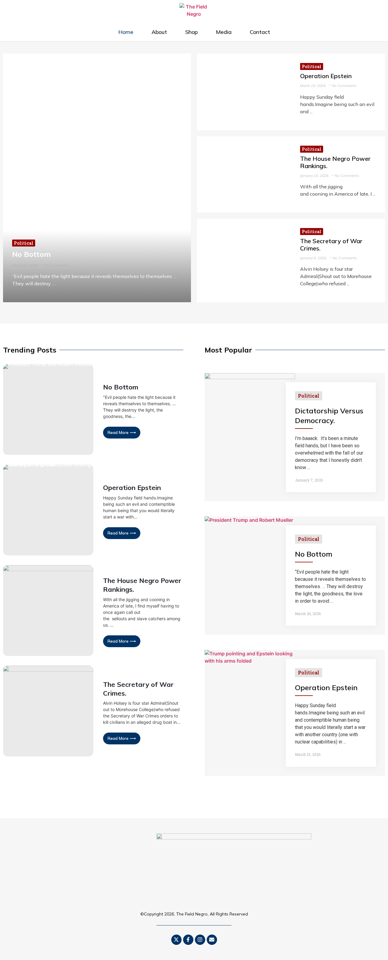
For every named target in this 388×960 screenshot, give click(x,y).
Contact (260, 31)
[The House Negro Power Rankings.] (244, 174)
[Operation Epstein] (244, 92)
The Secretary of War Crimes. (331, 244)
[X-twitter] (176, 940)
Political (23, 243)
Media (224, 31)
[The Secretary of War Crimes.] (244, 260)
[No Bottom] (97, 178)
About (159, 31)
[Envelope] (212, 940)
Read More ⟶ (122, 432)
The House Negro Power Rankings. (335, 162)
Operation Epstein (326, 76)
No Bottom (31, 254)
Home (125, 31)
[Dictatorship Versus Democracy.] (250, 377)
